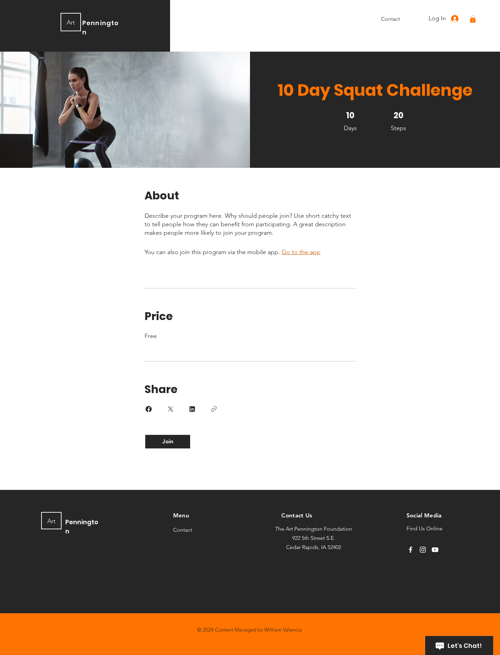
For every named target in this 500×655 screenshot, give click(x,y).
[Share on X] (170, 409)
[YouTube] (435, 550)
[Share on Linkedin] (192, 409)
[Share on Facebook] (149, 409)
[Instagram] (423, 550)
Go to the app (301, 252)
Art (71, 22)
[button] (473, 19)
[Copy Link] (214, 409)
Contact (182, 530)
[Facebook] (410, 550)
